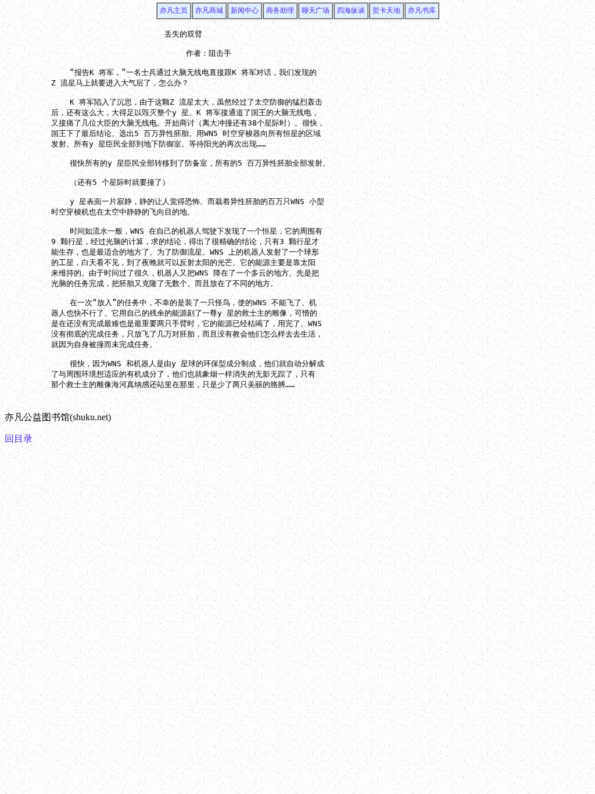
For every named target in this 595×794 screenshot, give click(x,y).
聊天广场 (315, 10)
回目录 (19, 439)
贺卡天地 (386, 10)
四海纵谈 (351, 10)
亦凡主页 (174, 10)
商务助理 (280, 10)
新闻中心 (245, 10)
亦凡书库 (422, 10)
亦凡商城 (209, 10)
